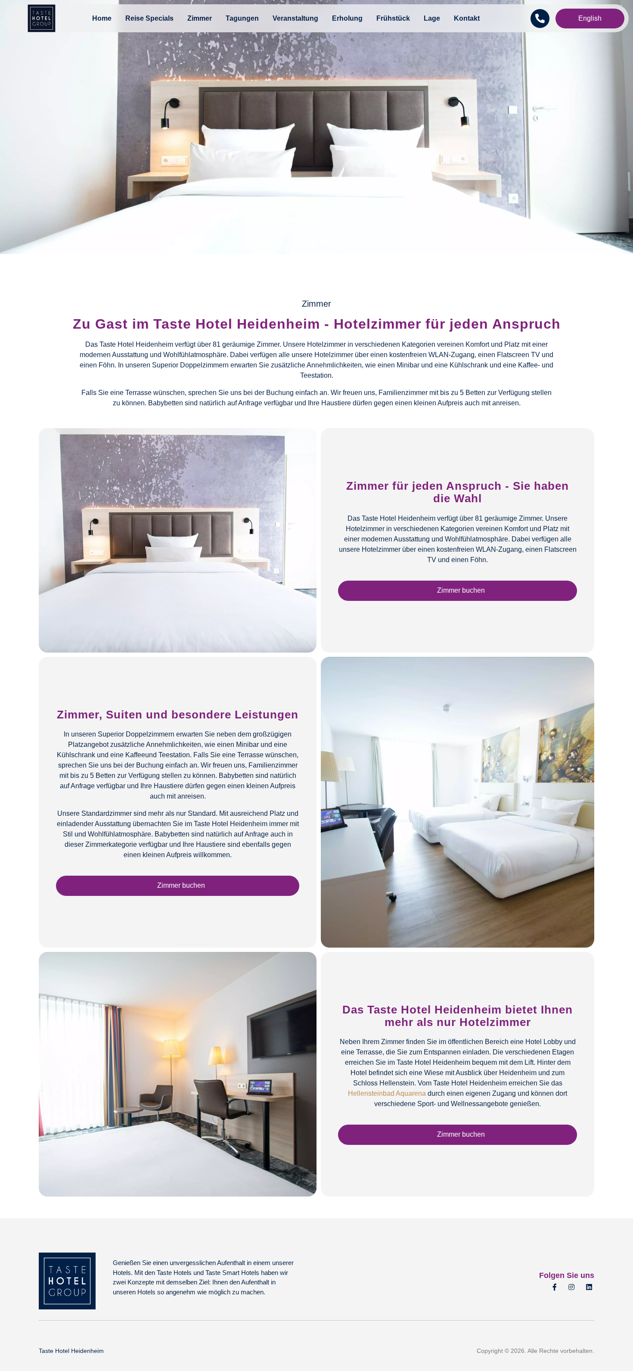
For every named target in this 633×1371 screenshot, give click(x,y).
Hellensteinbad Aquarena (387, 1093)
